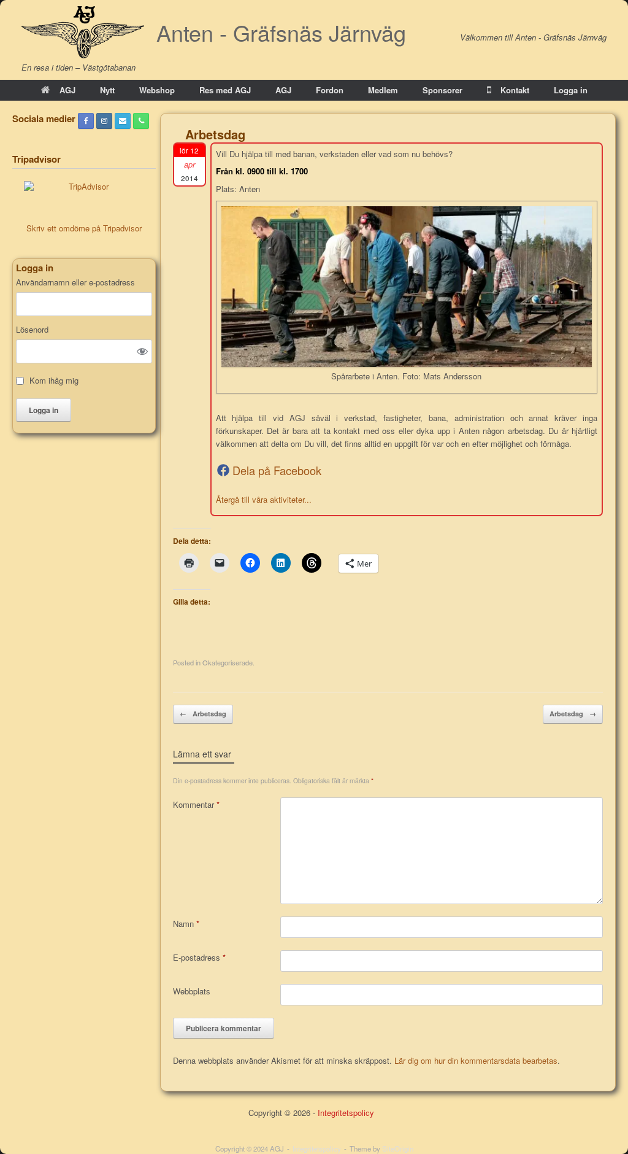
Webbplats (191, 991)
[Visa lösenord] (142, 351)
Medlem (383, 90)
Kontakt (514, 90)
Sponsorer (442, 90)
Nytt (107, 90)
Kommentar (196, 804)
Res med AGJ (225, 90)
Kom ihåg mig (53, 380)
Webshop (157, 90)
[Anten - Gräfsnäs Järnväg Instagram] (104, 121)
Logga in (571, 90)
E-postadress (199, 957)
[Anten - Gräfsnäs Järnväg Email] (123, 121)
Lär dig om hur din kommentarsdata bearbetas (475, 1060)
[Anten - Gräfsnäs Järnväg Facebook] (86, 121)
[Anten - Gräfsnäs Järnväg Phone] (141, 121)
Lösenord (32, 329)
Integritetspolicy (346, 1112)
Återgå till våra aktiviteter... (264, 499)
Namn (186, 923)
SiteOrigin (397, 1148)
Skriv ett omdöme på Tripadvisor (84, 228)
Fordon (329, 90)
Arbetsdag (203, 713)
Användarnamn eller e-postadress (75, 282)
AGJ (67, 90)
